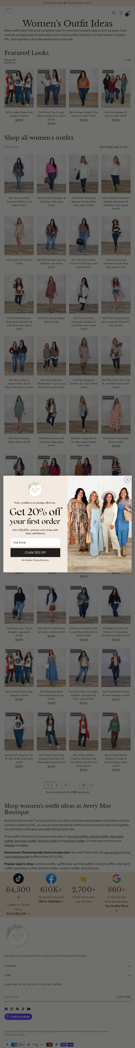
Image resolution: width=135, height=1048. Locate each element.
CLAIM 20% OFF (35, 553)
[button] (35, 560)
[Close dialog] (127, 480)
